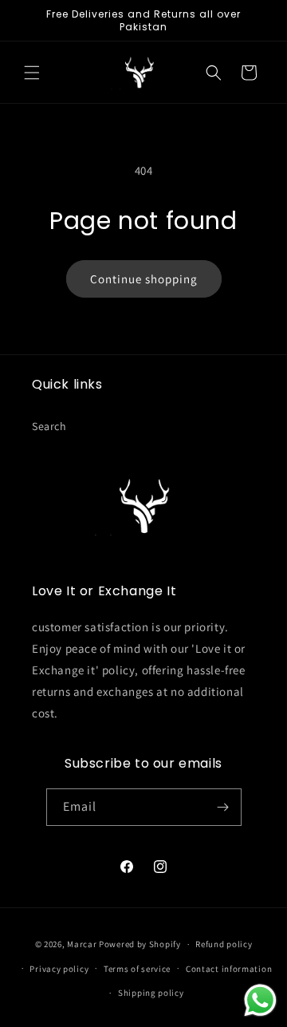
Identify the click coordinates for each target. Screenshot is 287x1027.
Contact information (229, 968)
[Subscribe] (223, 807)
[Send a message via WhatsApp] (260, 1000)
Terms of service (137, 968)
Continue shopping (144, 278)
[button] (31, 72)
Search (49, 426)
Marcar (81, 944)
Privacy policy (58, 968)
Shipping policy (151, 992)
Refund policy (223, 944)
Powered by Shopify (140, 944)
